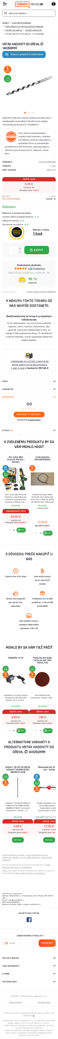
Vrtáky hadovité (33, 30)
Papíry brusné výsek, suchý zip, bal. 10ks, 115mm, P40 (42, 660)
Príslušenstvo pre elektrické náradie (24, 26)
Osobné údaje (44, 1002)
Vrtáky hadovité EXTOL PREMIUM (41, 292)
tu (34, 1015)
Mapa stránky (15, 1002)
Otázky (7, 430)
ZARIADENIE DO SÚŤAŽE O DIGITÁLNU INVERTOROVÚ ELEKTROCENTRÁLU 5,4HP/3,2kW (30, 364)
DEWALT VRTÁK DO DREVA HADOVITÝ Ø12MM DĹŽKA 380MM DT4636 (17, 770)
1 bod (37, 233)
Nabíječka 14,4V (15, 657)
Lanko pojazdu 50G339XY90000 (42, 458)
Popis (5, 381)
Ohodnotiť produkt (29, 414)
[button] (21, 530)
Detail (18, 840)
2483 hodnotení (36, 268)
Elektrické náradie (21, 23)
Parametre (7, 389)
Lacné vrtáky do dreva (30, 857)
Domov (5, 23)
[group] (15, 495)
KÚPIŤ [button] (23, 530)
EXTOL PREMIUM (47, 162)
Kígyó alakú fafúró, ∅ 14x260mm (30, 873)
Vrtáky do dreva (13, 30)
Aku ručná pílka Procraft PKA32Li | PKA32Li (15, 460)
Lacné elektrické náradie (13, 855)
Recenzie (8, 397)
